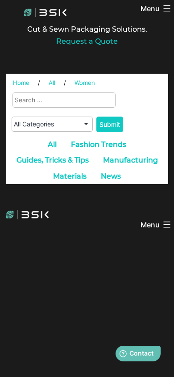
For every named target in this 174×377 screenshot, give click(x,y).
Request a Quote (87, 41)
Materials (70, 176)
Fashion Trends (98, 144)
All (52, 144)
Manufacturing (130, 160)
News (111, 176)
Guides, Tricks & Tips (53, 160)
